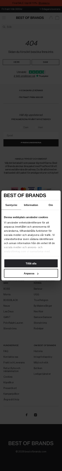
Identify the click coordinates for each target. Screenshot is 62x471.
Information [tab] (31, 204)
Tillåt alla (31, 263)
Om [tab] (51, 204)
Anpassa (29, 273)
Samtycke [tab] (11, 204)
